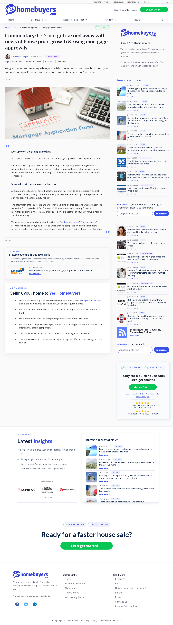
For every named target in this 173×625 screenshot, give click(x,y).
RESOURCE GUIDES (133, 2)
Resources (120, 578)
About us (70, 588)
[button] (75, 19)
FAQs (162, 19)
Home (11, 19)
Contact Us (121, 601)
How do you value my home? (130, 588)
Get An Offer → (154, 9)
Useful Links (70, 575)
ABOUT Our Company (101, 2)
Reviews (138, 19)
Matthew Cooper (21, 56)
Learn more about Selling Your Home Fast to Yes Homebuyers (143, 395)
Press (118, 597)
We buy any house (75, 597)
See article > (35, 273)
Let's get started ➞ (86, 545)
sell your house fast (91, 300)
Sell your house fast (75, 583)
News (16, 27)
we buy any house (70, 222)
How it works (72, 592)
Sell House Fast (39, 19)
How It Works (111, 19)
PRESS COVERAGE (117, 2)
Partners (120, 592)
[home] (30, 9)
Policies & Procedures (127, 606)
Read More (119, 575)
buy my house (89, 222)
